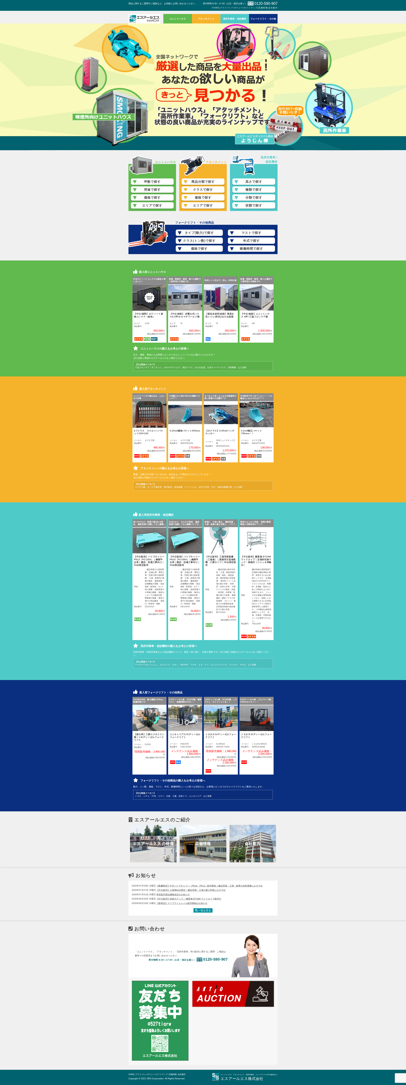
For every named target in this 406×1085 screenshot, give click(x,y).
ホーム (144, 18)
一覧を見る (204, 910)
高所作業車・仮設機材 (234, 18)
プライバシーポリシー (231, 8)
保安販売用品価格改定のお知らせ (173, 894)
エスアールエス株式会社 (241, 1078)
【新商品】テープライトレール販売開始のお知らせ (181, 903)
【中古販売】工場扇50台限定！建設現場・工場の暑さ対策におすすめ (191, 890)
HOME (215, 8)
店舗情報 (263, 8)
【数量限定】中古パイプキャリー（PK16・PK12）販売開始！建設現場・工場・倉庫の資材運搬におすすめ (209, 885)
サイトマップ (251, 8)
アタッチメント (206, 18)
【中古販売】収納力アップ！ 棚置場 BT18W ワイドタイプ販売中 (188, 899)
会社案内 (273, 8)
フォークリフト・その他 (263, 18)
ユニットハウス (178, 18)
